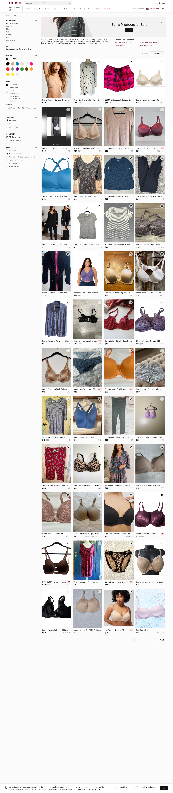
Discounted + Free (16, 127)
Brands (90, 9)
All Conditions (15, 137)
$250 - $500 (15, 99)
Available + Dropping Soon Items (22, 157)
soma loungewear (146, 45)
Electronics (57, 9)
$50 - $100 (14, 93)
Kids (40, 9)
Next (162, 640)
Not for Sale (14, 167)
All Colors (13, 59)
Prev (126, 640)
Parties (99, 9)
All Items (12, 120)
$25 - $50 (13, 90)
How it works (138, 9)
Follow (129, 30)
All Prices (13, 85)
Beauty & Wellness (77, 9)
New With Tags (15, 140)
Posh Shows (109, 9)
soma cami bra (120, 45)
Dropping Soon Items (17, 160)
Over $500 (14, 102)
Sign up (162, 3)
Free (11, 124)
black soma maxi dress (123, 42)
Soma (14, 16)
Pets (66, 9)
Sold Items (13, 163)
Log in (155, 3)
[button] (30, 3)
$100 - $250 (15, 96)
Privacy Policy (94, 789)
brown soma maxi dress (148, 42)
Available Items (15, 154)
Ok (164, 788)
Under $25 (14, 88)
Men (34, 9)
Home (47, 9)
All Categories (12, 23)
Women (27, 9)
